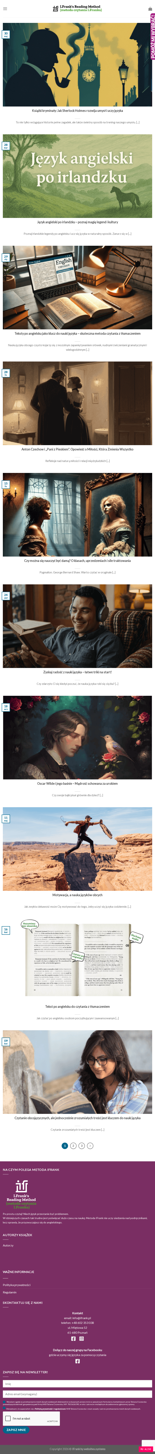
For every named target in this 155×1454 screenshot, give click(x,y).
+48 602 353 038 (83, 1322)
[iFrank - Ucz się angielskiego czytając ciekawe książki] (77, 9)
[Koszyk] (150, 9)
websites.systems (94, 1449)
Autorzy (8, 1245)
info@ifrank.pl (81, 1318)
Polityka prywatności (16, 1285)
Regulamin (9, 1292)
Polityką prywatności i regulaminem (50, 1409)
